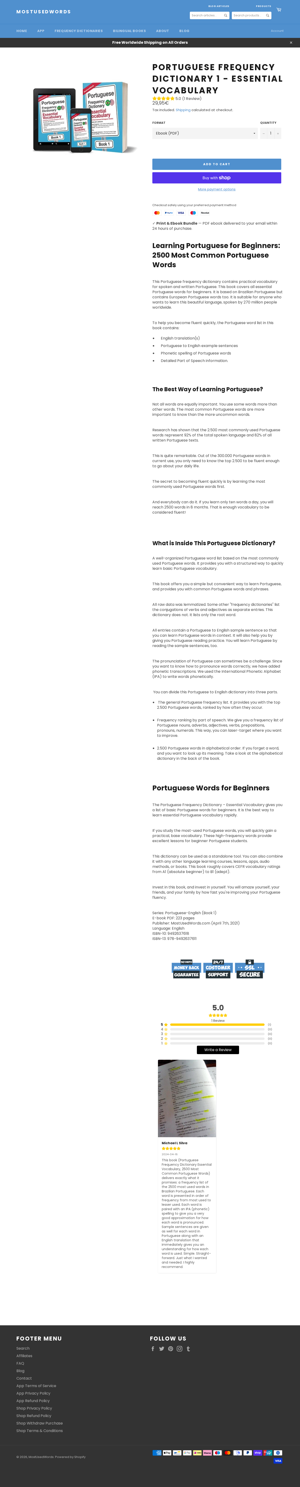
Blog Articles (218, 6)
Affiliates (24, 1356)
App (40, 31)
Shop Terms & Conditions (39, 1430)
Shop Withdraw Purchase (39, 1423)
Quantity (268, 123)
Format (158, 123)
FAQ (20, 1363)
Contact (24, 1378)
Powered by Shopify (70, 1457)
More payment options (217, 189)
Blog (184, 31)
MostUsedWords (43, 12)
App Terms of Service (36, 1385)
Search (23, 1348)
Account (277, 31)
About (162, 31)
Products (263, 6)
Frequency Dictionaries (79, 31)
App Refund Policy (33, 1400)
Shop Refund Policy (33, 1415)
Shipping (183, 109)
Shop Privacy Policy (34, 1408)
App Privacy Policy (33, 1393)
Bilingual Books (129, 31)
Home (21, 31)
